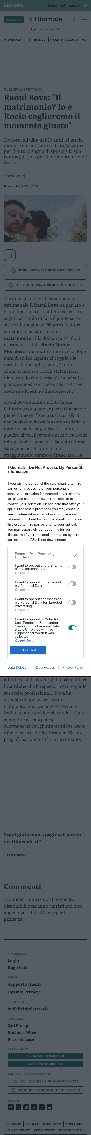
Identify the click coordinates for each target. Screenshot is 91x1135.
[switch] (72, 567)
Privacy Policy (72, 667)
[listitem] (45, 555)
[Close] (81, 468)
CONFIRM (28, 650)
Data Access (45, 667)
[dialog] (45, 567)
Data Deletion (18, 667)
